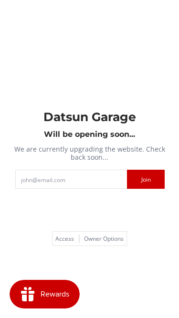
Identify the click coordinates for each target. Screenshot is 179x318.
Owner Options (104, 239)
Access (64, 239)
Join (146, 179)
